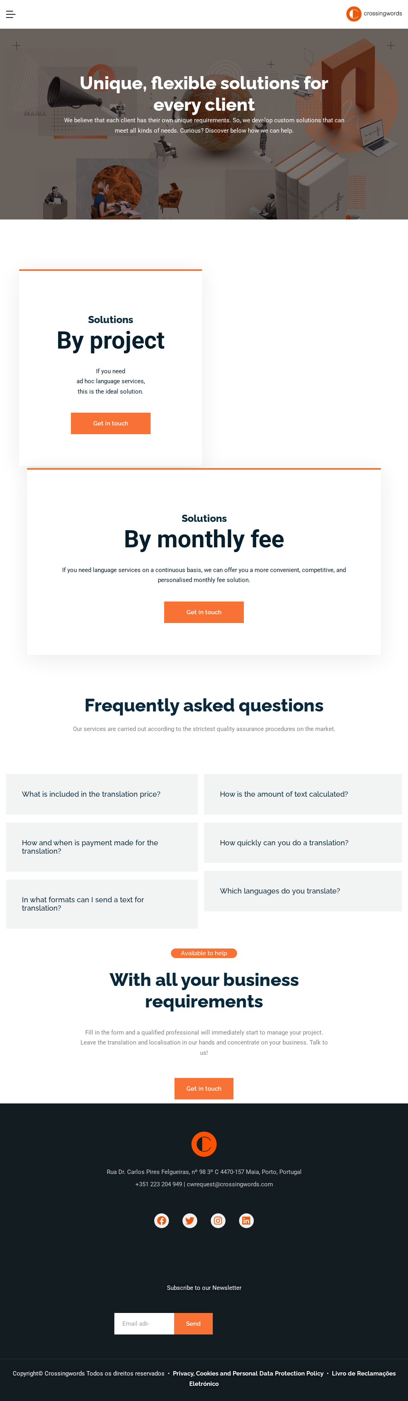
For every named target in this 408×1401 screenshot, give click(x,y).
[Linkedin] (246, 1220)
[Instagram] (218, 1220)
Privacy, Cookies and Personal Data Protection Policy (248, 1373)
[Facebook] (161, 1220)
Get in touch (110, 423)
